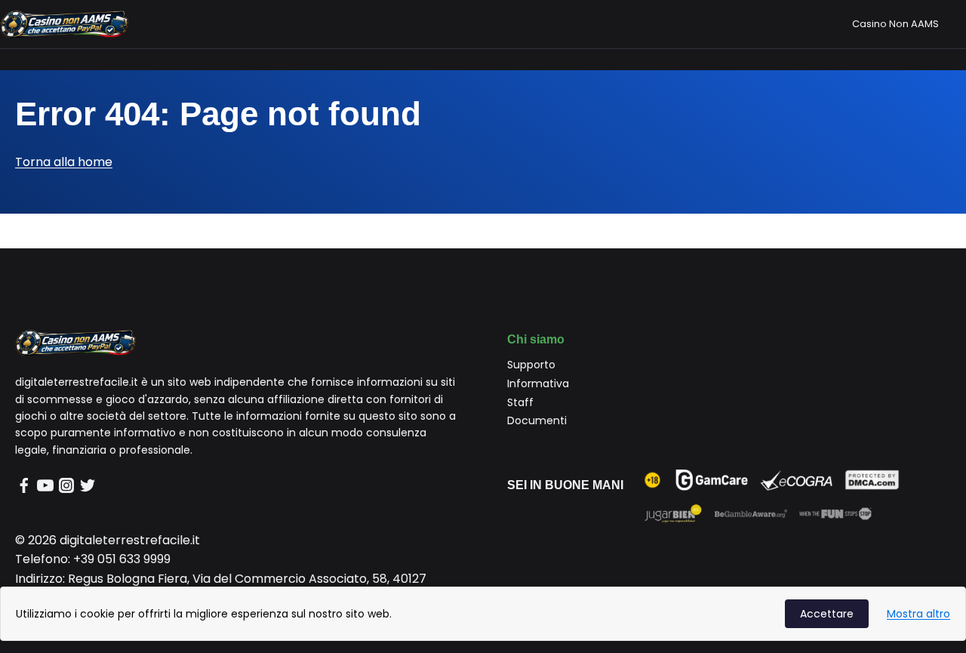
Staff (520, 402)
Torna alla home (63, 162)
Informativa (538, 383)
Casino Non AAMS (895, 24)
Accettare (827, 613)
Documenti (537, 420)
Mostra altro (918, 613)
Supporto (531, 364)
